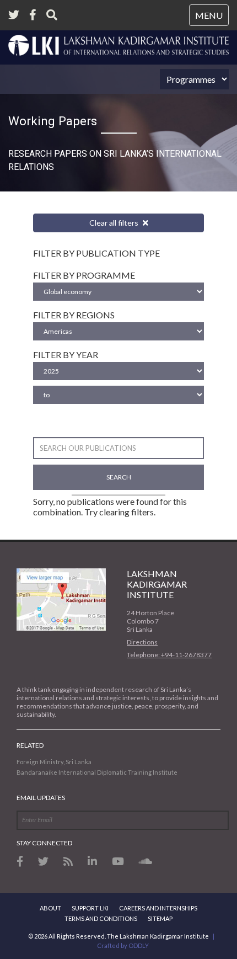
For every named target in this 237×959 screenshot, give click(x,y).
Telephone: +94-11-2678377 (169, 655)
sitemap (160, 918)
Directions (142, 642)
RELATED (30, 745)
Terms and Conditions (100, 918)
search (118, 477)
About (50, 908)
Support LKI (90, 908)
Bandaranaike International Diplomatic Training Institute (97, 772)
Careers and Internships (158, 908)
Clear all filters (114, 222)
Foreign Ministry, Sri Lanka (54, 761)
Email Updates (41, 797)
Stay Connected (44, 843)
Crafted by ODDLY (123, 945)
